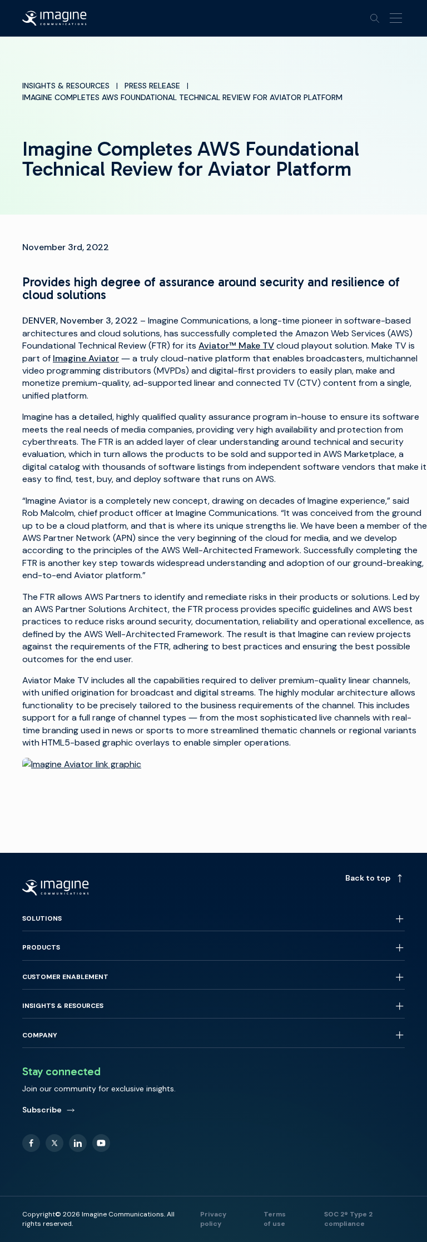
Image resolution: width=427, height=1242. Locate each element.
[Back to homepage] (54, 18)
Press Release (152, 86)
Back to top (367, 878)
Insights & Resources (66, 86)
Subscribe (42, 1109)
